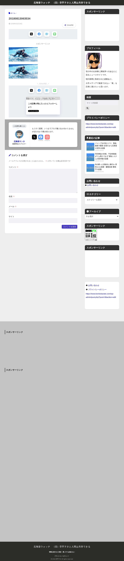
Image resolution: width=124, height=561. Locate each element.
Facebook (40, 140)
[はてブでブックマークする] (47, 34)
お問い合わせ (92, 185)
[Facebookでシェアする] (39, 34)
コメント (13, 167)
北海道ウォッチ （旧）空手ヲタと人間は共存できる (62, 2)
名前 (12, 196)
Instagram (47, 140)
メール (13, 206)
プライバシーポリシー (61, 556)
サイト (11, 216)
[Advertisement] (102, 27)
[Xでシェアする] (31, 34)
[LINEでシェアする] (54, 34)
